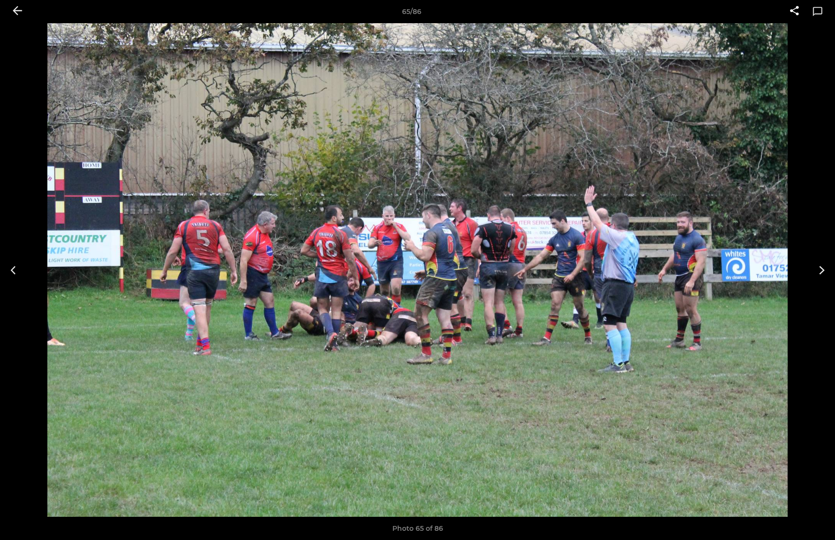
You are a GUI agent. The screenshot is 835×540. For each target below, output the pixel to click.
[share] (794, 11)
